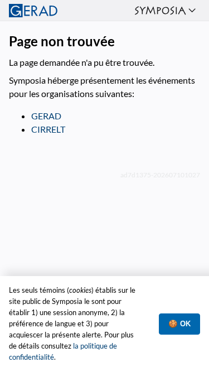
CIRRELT (48, 129)
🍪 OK (179, 324)
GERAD (46, 115)
